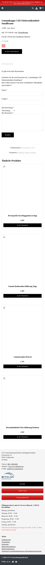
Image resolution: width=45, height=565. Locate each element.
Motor (27, 152)
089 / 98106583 (13, 464)
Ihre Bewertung (8, 108)
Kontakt (22, 484)
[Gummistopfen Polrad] (22, 330)
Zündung (21, 152)
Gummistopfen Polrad (22, 357)
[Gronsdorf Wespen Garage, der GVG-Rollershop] (2, 8)
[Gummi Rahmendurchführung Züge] (22, 260)
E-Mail (5, 99)
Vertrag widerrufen (22, 497)
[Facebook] (13, 562)
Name (4, 90)
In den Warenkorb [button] (22, 225)
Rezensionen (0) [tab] (7, 64)
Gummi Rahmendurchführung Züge (22, 286)
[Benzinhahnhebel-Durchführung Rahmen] (22, 401)
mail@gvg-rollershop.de (15, 469)
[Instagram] (16, 562)
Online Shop (22, 491)
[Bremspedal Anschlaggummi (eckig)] (22, 189)
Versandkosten (23, 32)
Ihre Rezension (7, 113)
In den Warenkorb (12, 51)
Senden (8, 135)
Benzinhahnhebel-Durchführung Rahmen (22, 427)
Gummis (33, 152)
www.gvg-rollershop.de (15, 466)
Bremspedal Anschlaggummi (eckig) (22, 216)
